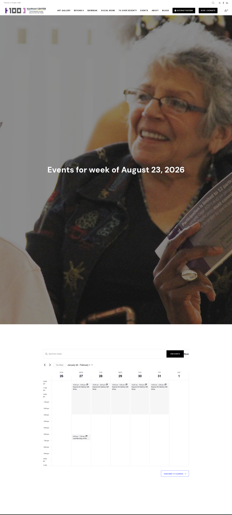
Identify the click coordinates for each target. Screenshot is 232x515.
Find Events (175, 354)
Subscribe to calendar (173, 474)
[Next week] (50, 365)
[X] (220, 3)
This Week (59, 365)
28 (100, 376)
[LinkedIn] (227, 3)
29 (120, 376)
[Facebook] (223, 3)
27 (81, 376)
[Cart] (224, 10)
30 (140, 376)
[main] (116, 419)
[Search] (213, 3)
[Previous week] (44, 365)
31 (159, 376)
